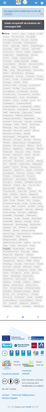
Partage (28, 221)
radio (33, 246)
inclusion (31, 176)
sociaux (36, 273)
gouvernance (36, 167)
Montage (39, 209)
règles (35, 252)
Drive (17, 124)
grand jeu (8, 170)
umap (6, 294)
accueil (25, 40)
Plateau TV (24, 228)
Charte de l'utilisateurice (23, 395)
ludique (37, 200)
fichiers (36, 155)
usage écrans (24, 294)
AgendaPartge (37, 46)
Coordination (33, 97)
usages (35, 294)
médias (7, 209)
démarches (15, 112)
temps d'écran (18, 285)
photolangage (22, 224)
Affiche (25, 46)
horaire (31, 173)
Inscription (8, 182)
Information (8, 179)
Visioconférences (10, 300)
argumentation (27, 58)
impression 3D (19, 176)
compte (34, 91)
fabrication (8, 152)
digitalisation (30, 118)
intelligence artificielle (33, 182)
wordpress (27, 306)
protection (23, 240)
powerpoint (38, 234)
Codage (24, 85)
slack (6, 273)
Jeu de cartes (35, 185)
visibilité (39, 297)
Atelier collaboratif (22, 61)
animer (19, 52)
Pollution (7, 230)
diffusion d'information (25, 116)
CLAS (25, 82)
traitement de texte (33, 288)
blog (13, 70)
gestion (7, 167)
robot (37, 261)
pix (15, 228)
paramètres (37, 218)
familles (7, 155)
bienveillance (25, 67)
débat (37, 106)
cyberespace (9, 103)
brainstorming (18, 73)
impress (7, 176)
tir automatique (17, 288)
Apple (28, 52)
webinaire (24, 303)
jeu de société (9, 188)
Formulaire (19, 161)
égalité (27, 134)
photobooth (8, 224)
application (38, 52)
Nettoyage (33, 212)
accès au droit (18, 37)
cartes (16, 79)
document (18, 122)
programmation (10, 240)
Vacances (8, 297)
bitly (5, 70)
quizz (13, 246)
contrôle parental (10, 97)
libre (16, 197)
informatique (21, 179)
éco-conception (21, 128)
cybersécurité (26, 106)
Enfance (38, 140)
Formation (8, 161)
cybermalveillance (11, 106)
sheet (33, 270)
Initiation (33, 179)
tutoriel (36, 291)
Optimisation (32, 215)
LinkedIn (15, 373)
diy (39, 118)
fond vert (30, 158)
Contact (6, 395)
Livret (13, 200)
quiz (6, 246)
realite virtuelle (19, 249)
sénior (37, 267)
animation (36, 49)
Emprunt (18, 140)
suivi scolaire (21, 279)
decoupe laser (9, 109)
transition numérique (22, 291)
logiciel (31, 34)
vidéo (30, 297)
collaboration (35, 85)
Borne (6, 73)
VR (5, 303)
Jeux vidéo (23, 191)
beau (14, 67)
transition (7, 291)
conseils (37, 94)
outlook (26, 218)
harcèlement (9, 173)
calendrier (30, 76)
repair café (8, 255)
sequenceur (23, 270)
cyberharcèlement (24, 103)
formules (30, 161)
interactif (7, 185)
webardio (13, 303)
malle (6, 206)
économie (18, 131)
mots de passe (9, 212)
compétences (9, 91)
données (38, 122)
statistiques (16, 276)
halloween (39, 170)
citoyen (17, 82)
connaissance (24, 94)
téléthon (37, 282)
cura (33, 100)
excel (39, 146)
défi (5, 112)
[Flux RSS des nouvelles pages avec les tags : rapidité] (41, 14)
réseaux (30, 255)
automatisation (10, 64)
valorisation (20, 297)
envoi (16, 34)
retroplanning (9, 261)
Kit (40, 191)
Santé (41, 264)
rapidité (7, 249)
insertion (19, 182)
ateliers (35, 61)
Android (26, 49)
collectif (7, 88)
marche (22, 206)
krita (6, 194)
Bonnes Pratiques (25, 70)
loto (29, 200)
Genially (14, 164)
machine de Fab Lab (11, 203)
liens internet (37, 197)
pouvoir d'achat (28, 230)
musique (22, 212)
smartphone (16, 273)
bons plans (39, 70)
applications (9, 55)
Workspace (39, 306)
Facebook (6, 373)
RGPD (29, 261)
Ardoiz (6, 58)
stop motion (28, 276)
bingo (36, 67)
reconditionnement (11, 252)
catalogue (39, 79)
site (40, 270)
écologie (7, 131)
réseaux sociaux (10, 258)
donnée (28, 122)
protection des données (13, 243)
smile (27, 273)
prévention (27, 237)
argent (15, 58)
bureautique (8, 76)
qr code (37, 243)
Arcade (34, 55)
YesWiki (28, 407)
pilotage (7, 228)
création (7, 100)
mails (25, 203)
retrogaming (36, 258)
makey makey (36, 203)
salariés (19, 264)
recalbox (31, 249)
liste (5, 200)
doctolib (7, 122)
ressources (24, 258)
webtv (17, 306)
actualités (18, 43)
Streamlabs (8, 279)
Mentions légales (9, 398)
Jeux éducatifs (9, 191)
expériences (18, 149)
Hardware (21, 173)
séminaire (27, 267)
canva (40, 76)
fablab (40, 149)
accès (6, 37)
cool (22, 97)
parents (19, 221)
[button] (36, 3)
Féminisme (18, 155)
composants (23, 91)
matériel (32, 206)
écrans (36, 131)
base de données (36, 64)
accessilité (31, 37)
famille (37, 152)
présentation (9, 237)
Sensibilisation (9, 270)
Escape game (20, 146)
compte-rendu (9, 94)
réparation (20, 255)
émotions (7, 140)
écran (28, 131)
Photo (37, 221)
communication (29, 88)
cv (40, 100)
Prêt (18, 237)
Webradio (8, 306)
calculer (20, 76)
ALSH (17, 49)
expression (30, 149)
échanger (8, 128)
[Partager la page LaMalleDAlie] (38, 317)
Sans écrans (30, 264)
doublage (8, 124)
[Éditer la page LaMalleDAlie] (8, 317)
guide (29, 170)
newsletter (8, 215)
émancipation (9, 137)
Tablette (18, 282)
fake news (20, 152)
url (14, 294)
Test (5, 288)
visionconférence (27, 300)
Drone (25, 124)
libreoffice (25, 197)
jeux (23, 34)
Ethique (31, 146)
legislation (34, 194)
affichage (15, 46)
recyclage (25, 252)
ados (6, 46)
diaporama (8, 116)
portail (16, 230)
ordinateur (8, 218)
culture (25, 100)
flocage (14, 158)
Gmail (16, 167)
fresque (40, 161)
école (33, 128)
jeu (25, 185)
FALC (29, 152)
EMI (33, 137)
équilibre (7, 146)
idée (39, 173)
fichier (28, 155)
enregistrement (34, 143)
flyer (22, 158)
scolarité (7, 267)
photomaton (36, 224)
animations (8, 52)
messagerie (18, 209)
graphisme (19, 170)
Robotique (8, 264)
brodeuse (30, 73)
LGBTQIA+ (7, 197)
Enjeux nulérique (19, 143)
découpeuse (23, 109)
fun (5, 164)
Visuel (39, 300)
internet (17, 185)
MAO (14, 206)
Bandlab (23, 64)
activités (7, 43)
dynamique (35, 124)
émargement (23, 137)
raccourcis (23, 246)
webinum (35, 303)
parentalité (8, 221)
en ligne (28, 140)
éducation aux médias (12, 134)
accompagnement (11, 40)
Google (24, 167)
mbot (41, 206)
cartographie (27, 79)
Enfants (7, 143)
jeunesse (21, 188)
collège (16, 88)
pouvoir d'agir (9, 234)
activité (34, 40)
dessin (38, 112)
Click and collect (10, 85)
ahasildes (8, 49)
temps (6, 285)
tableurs (27, 282)
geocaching (25, 164)
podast (34, 228)
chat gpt (7, 82)
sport (6, 276)
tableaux (7, 282)
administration (31, 43)
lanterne (14, 194)
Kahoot (33, 191)
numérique (19, 215)
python (28, 243)
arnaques (8, 61)
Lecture (23, 194)
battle (6, 67)
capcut (7, 79)
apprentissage (23, 55)
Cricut (16, 100)
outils (40, 34)
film (5, 158)
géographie (37, 164)
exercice (7, 149)
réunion (21, 261)
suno (32, 279)
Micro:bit (30, 209)
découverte (36, 109)
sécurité (17, 267)
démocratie (27, 112)
